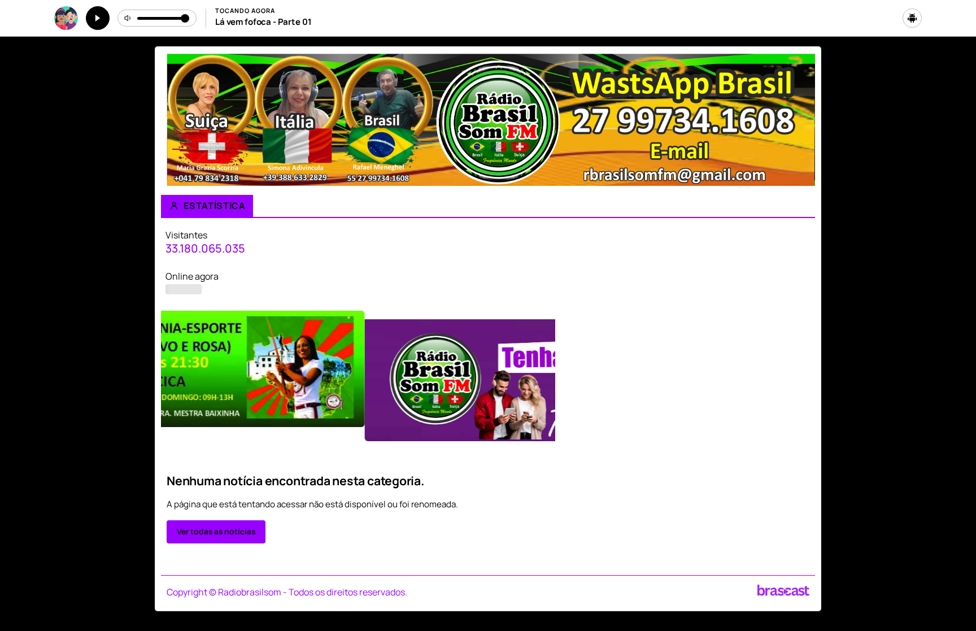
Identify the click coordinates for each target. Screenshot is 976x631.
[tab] (455, 451)
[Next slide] (799, 385)
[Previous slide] (176, 385)
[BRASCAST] (783, 590)
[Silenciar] (128, 18)
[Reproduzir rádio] (98, 18)
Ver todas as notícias (216, 531)
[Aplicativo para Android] (912, 18)
